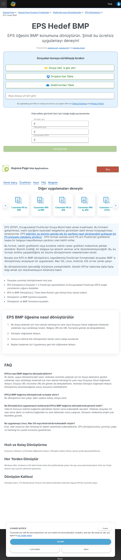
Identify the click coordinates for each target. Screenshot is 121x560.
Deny (86, 549)
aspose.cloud (79, 48)
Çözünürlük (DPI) (41, 135)
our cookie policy (24, 535)
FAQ (43, 182)
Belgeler (53, 182)
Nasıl (36, 182)
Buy (108, 169)
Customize (35, 549)
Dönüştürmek (60, 148)
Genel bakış (10, 182)
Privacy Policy (97, 103)
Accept (60, 542)
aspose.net (64, 48)
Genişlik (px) (39, 119)
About (60, 558)
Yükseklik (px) (40, 127)
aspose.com (53, 48)
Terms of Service (79, 103)
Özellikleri (25, 182)
